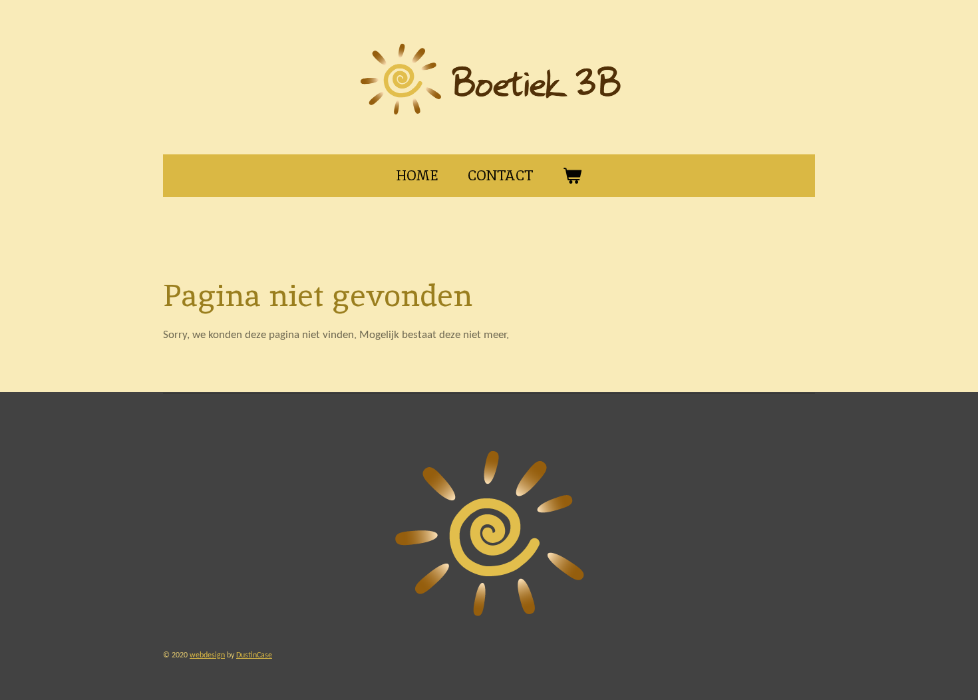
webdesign (207, 655)
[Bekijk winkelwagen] (572, 175)
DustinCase (254, 655)
